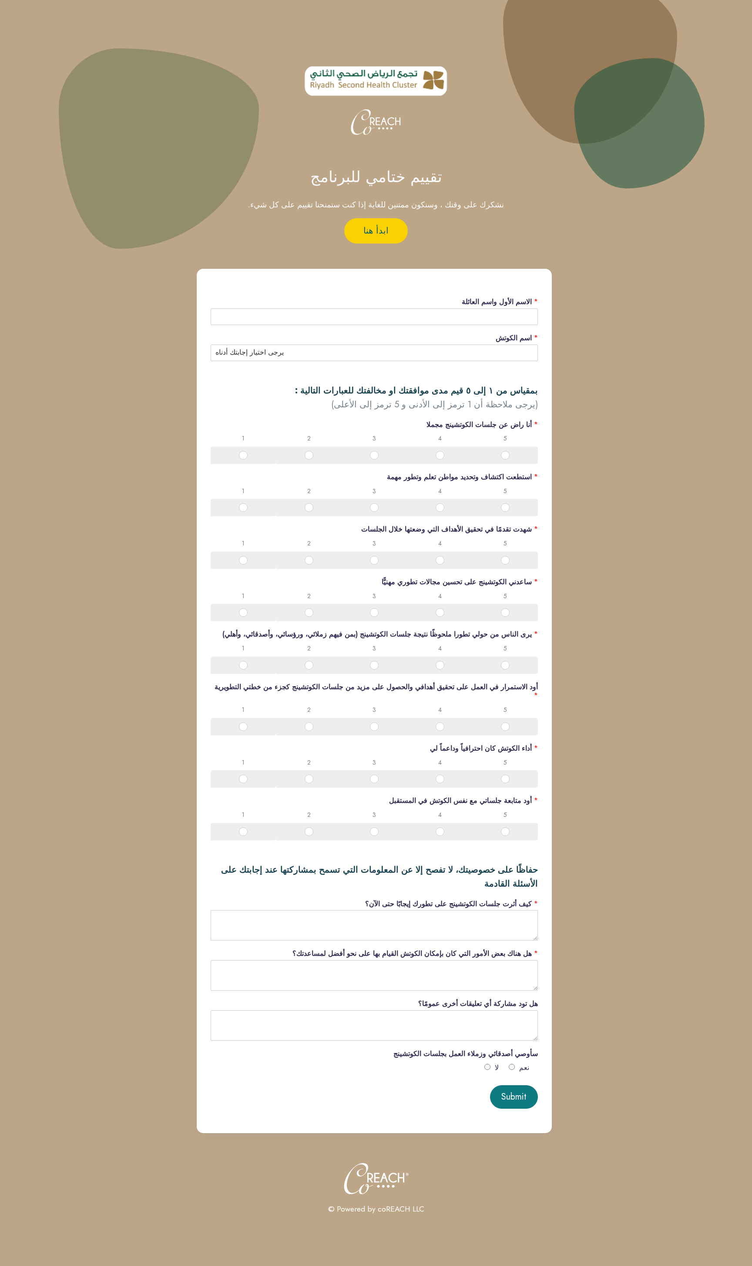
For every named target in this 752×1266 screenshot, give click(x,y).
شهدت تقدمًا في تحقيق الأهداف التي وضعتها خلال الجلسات (449, 529)
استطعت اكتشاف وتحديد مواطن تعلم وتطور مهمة (462, 477)
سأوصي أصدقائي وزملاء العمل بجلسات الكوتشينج (465, 1054)
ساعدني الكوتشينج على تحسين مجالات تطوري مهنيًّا (460, 582)
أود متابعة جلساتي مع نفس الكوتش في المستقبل (463, 801)
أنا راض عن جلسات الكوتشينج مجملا (482, 425)
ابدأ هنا (376, 230)
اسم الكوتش (517, 338)
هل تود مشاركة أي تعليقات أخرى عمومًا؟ (478, 1004)
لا (497, 1068)
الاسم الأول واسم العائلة (500, 302)
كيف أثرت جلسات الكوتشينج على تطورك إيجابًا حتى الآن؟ (451, 904)
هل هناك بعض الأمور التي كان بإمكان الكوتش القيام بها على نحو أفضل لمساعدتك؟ (415, 953)
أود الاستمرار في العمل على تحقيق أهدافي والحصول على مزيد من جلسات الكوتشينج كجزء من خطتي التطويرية (376, 692)
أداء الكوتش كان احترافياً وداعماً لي (484, 748)
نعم (524, 1068)
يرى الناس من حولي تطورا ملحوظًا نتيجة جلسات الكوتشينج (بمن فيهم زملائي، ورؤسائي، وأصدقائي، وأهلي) (380, 634)
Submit (514, 1096)
